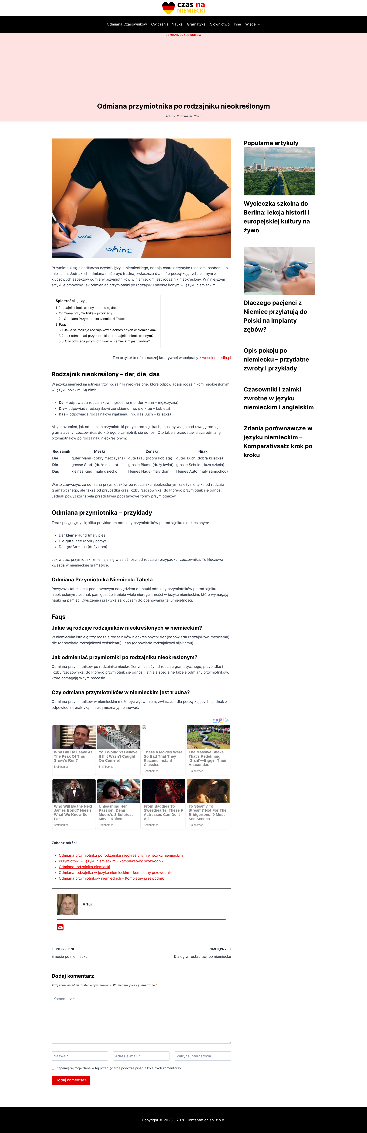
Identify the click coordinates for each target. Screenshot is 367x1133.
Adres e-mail (127, 1056)
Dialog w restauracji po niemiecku (202, 953)
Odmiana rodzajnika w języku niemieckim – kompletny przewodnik (115, 872)
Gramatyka (196, 24)
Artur (169, 116)
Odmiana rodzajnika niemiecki (84, 867)
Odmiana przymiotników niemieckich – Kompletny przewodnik (111, 878)
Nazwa (61, 1056)
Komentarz (64, 999)
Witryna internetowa (194, 1056)
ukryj (82, 301)
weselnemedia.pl (216, 358)
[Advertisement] (183, 70)
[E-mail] (60, 929)
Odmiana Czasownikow (127, 24)
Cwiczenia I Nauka (167, 24)
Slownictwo (220, 24)
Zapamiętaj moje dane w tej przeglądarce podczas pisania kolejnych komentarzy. (119, 1068)
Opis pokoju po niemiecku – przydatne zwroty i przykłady (276, 359)
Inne (237, 24)
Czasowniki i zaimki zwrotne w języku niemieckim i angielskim (279, 398)
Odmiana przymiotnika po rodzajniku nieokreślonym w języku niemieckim (121, 855)
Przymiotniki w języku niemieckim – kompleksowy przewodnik (111, 861)
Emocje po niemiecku (70, 953)
